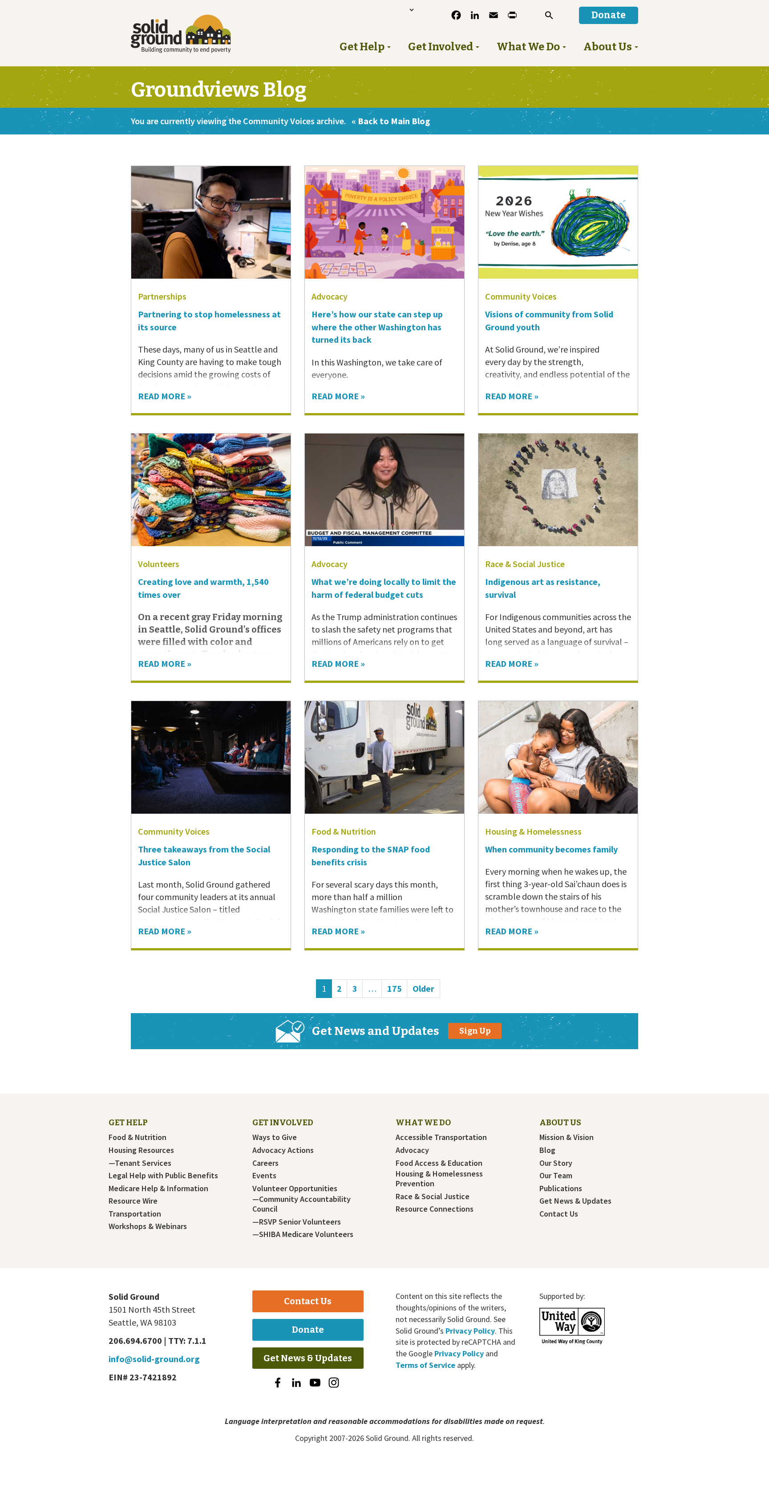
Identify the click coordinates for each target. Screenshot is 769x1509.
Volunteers (158, 563)
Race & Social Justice (525, 563)
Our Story (555, 1163)
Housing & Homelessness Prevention (439, 1179)
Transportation (135, 1214)
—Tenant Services (140, 1163)
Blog (547, 1150)
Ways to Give (274, 1137)
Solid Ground (195, 34)
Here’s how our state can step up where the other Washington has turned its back (377, 326)
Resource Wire (133, 1201)
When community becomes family (552, 849)
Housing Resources (141, 1150)
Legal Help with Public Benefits (163, 1175)
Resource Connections (435, 1209)
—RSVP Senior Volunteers (296, 1222)
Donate (308, 1329)
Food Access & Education (439, 1163)
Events (264, 1175)
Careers (265, 1163)
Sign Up (474, 1031)
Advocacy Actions (283, 1150)
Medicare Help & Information (158, 1188)
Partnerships (162, 296)
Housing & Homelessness (533, 831)
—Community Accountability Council (301, 1204)
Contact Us (558, 1214)
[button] (549, 15)
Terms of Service (425, 1365)
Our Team (555, 1175)
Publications (560, 1188)
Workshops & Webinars (148, 1226)
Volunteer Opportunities (294, 1188)
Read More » (164, 396)
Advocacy (330, 296)
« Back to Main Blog (391, 120)
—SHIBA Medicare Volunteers (302, 1234)
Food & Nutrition (344, 831)
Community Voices (521, 296)
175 (397, 988)
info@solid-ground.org (154, 1358)
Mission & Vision (566, 1137)
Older (423, 988)
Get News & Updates (575, 1201)
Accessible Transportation (441, 1137)
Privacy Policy (470, 1331)
